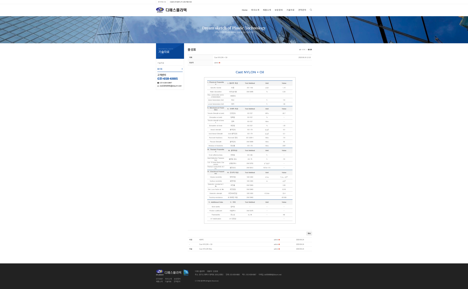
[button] (170, 63)
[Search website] (311, 10)
